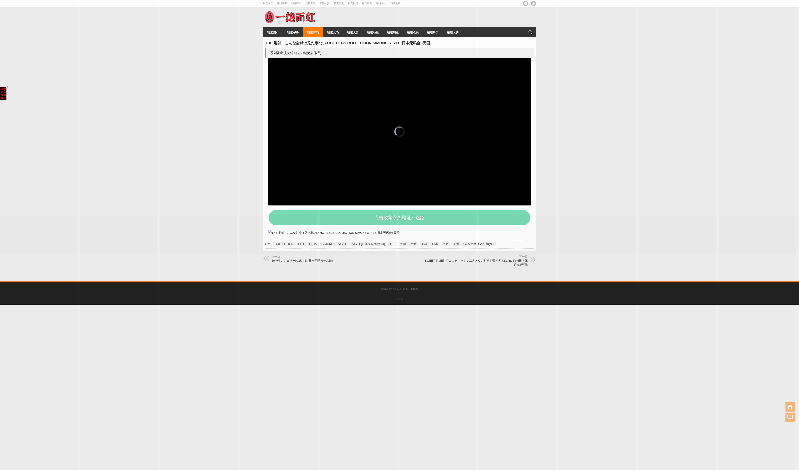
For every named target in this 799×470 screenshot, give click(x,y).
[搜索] (530, 32)
